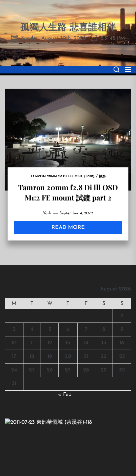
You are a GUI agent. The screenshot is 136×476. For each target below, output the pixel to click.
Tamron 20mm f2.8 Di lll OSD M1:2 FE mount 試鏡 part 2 (68, 192)
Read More (68, 227)
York (47, 213)
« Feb (64, 394)
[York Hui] (48, 422)
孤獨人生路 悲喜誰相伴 (68, 27)
